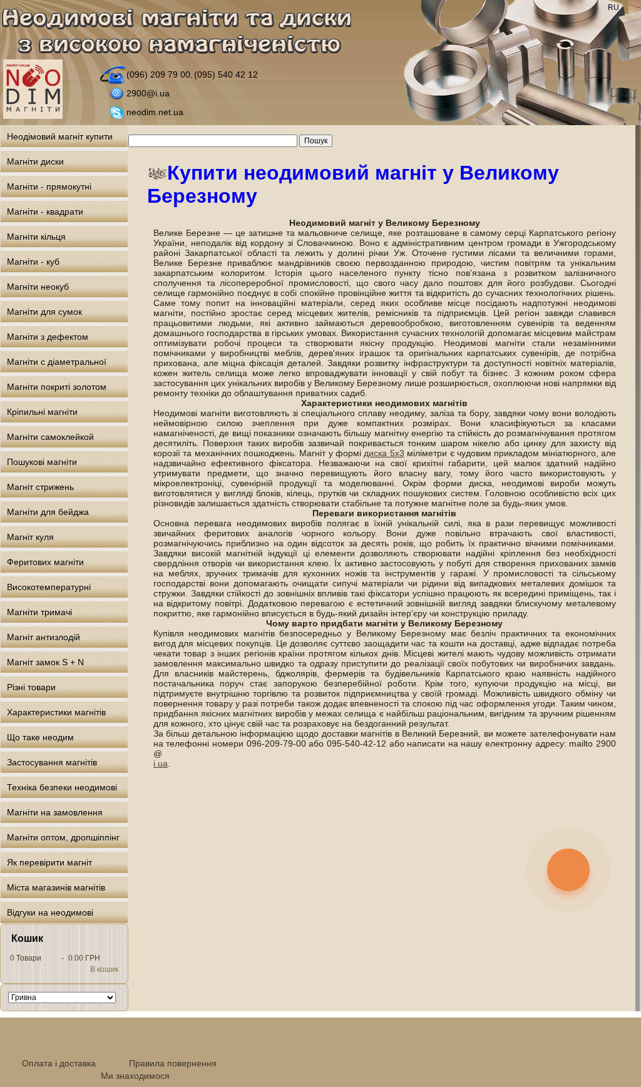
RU (614, 7)
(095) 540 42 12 (226, 74)
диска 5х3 (384, 453)
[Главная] (183, 33)
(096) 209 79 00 (158, 74)
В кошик (104, 969)
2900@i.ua (148, 93)
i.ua (160, 763)
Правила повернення (173, 1063)
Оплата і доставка (59, 1063)
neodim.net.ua (154, 112)
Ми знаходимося (135, 1076)
